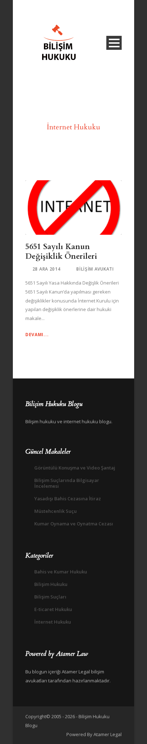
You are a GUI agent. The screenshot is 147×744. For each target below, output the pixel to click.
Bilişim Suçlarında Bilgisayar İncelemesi (66, 483)
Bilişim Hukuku (50, 584)
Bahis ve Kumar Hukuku (60, 571)
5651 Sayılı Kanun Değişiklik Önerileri (61, 252)
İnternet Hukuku (52, 622)
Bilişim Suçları (50, 596)
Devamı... (37, 335)
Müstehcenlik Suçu (55, 511)
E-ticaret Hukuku (53, 609)
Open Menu (114, 43)
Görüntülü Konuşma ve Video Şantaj (74, 467)
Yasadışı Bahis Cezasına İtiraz (67, 498)
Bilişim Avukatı (95, 269)
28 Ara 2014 (46, 269)
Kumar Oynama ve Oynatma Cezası (73, 523)
